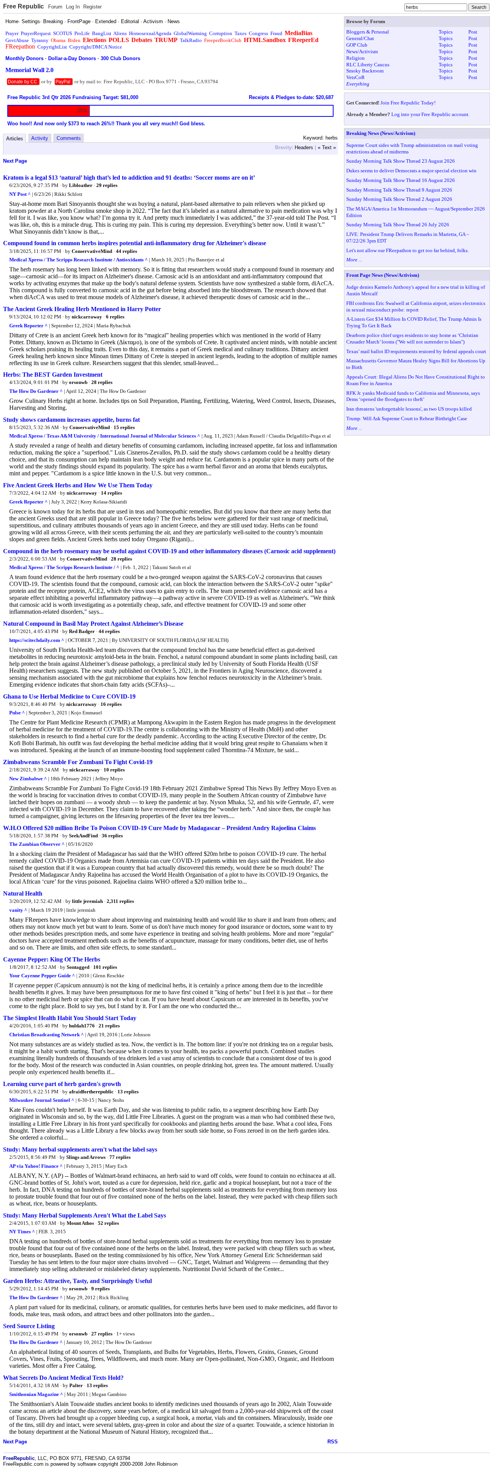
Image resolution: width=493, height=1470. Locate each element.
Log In (73, 7)
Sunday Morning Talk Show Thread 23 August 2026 (400, 161)
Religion (355, 58)
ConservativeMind (92, 251)
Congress (258, 33)
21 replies (109, 1026)
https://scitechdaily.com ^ (36, 640)
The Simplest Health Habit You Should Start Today (69, 1018)
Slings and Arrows (86, 1157)
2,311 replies (120, 901)
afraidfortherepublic (91, 1092)
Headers (304, 147)
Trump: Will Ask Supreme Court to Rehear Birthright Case (406, 418)
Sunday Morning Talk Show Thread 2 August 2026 (399, 199)
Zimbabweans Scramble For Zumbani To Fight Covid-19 (78, 762)
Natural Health (22, 893)
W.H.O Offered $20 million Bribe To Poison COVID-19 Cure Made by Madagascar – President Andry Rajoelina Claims (159, 828)
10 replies (114, 770)
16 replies (111, 704)
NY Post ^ (20, 194)
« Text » (327, 147)
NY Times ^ (22, 1231)
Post (472, 32)
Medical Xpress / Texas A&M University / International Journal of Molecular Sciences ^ (104, 436)
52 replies (108, 1223)
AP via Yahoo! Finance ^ (36, 1166)
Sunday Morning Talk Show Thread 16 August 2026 (400, 180)
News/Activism (362, 51)
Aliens (120, 33)
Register (92, 7)
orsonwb (78, 382)
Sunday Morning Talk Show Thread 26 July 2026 (397, 224)
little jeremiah (87, 901)
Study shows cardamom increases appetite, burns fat (71, 419)
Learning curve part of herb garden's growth (62, 1084)
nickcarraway (87, 317)
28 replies (101, 382)
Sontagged (78, 967)
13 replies (128, 1092)
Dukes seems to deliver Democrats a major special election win (411, 170)
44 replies (126, 251)
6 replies (115, 317)
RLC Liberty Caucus (367, 64)
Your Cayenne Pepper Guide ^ (42, 975)
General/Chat (360, 38)
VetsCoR (355, 77)
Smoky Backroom (365, 71)
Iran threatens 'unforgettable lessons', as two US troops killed (409, 409)
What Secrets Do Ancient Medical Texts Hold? (63, 1377)
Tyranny (40, 40)
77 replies (120, 1157)
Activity (39, 138)
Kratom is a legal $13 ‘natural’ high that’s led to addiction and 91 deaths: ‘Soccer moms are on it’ (129, 177)
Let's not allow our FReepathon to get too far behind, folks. (407, 250)
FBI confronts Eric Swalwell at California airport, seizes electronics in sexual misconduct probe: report (415, 306)
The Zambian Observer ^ (37, 844)
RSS (332, 1442)
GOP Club (356, 45)
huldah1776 (82, 1026)
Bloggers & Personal (367, 32)
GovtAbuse (17, 40)
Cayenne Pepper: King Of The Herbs (51, 959)
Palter (76, 1385)
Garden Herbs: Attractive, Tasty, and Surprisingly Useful (77, 1281)
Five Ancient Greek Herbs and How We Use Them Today (78, 485)
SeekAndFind (83, 836)
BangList (101, 33)
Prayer (11, 33)
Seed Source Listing (29, 1326)
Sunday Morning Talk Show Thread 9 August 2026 (399, 190)
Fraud (276, 33)
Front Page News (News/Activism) (382, 275)
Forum (55, 7)
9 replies (100, 1289)
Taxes (240, 33)
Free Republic (23, 6)
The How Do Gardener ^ (36, 391)
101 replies (105, 967)
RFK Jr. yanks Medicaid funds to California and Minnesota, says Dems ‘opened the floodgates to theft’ (413, 396)
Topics (446, 32)
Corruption (220, 33)
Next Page (15, 161)
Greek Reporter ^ (28, 325)
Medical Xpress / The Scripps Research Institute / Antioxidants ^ (78, 260)
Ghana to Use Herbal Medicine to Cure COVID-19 (69, 696)
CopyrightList (52, 47)
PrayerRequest (36, 33)
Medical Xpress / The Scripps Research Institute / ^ (64, 567)
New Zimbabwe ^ (28, 778)
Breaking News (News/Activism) (380, 133)
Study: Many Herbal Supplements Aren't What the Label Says (84, 1215)
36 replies (112, 836)
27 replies (101, 1334)
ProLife (82, 33)
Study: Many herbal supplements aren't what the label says (80, 1149)
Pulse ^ (17, 713)
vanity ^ (18, 910)
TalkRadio (191, 40)
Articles (14, 138)
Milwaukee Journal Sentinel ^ (41, 1100)
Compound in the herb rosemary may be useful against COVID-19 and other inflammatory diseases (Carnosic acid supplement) (169, 551)
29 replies (106, 185)
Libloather (80, 185)
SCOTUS (62, 33)
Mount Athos (80, 1223)
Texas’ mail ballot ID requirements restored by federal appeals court (416, 351)
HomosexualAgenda (150, 33)
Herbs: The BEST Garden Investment (52, 374)
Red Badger (82, 631)
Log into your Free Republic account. (430, 114)
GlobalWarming (190, 33)
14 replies (111, 493)
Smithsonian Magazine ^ (36, 1394)
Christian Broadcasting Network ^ (46, 1034)
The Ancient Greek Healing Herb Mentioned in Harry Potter (82, 309)
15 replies (124, 427)
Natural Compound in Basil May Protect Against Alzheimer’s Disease (93, 623)
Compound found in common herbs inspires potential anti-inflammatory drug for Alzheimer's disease (134, 243)
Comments (69, 138)
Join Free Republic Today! (408, 103)
